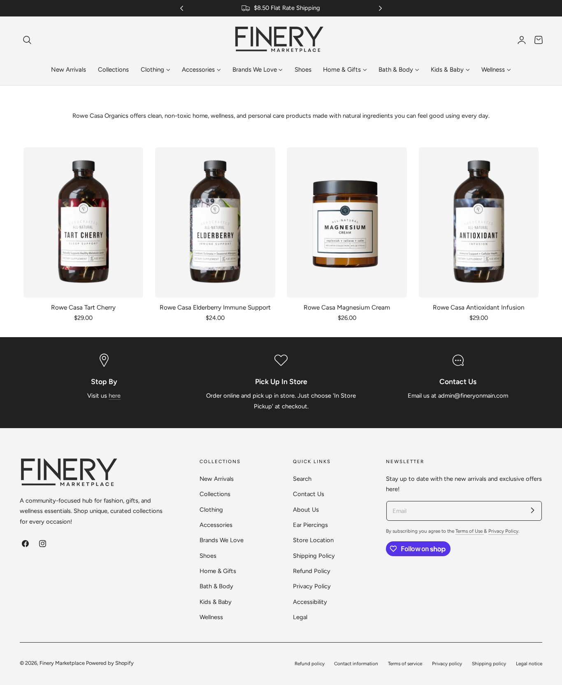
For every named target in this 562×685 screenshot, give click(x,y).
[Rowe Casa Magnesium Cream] (347, 222)
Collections (215, 494)
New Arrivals (217, 478)
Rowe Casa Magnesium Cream (347, 307)
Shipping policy (489, 663)
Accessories (216, 525)
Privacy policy (447, 663)
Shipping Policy (314, 555)
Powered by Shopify (110, 663)
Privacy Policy (312, 586)
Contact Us (308, 494)
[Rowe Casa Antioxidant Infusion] (479, 222)
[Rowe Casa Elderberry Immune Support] (215, 222)
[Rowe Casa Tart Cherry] (83, 222)
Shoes (208, 555)
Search (302, 478)
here (115, 395)
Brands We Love (222, 540)
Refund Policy (311, 571)
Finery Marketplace (62, 663)
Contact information (356, 663)
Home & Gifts (218, 571)
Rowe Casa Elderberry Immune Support (215, 307)
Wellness (211, 617)
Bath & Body (216, 586)
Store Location (313, 540)
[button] (27, 40)
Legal (300, 617)
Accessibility (310, 601)
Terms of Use (469, 531)
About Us (306, 509)
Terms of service (405, 663)
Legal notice (529, 663)
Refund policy (310, 663)
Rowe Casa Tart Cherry (83, 307)
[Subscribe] (532, 510)
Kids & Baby (216, 601)
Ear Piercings (310, 525)
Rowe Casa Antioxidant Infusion (479, 307)
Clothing (211, 509)
